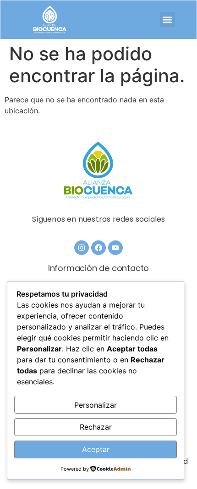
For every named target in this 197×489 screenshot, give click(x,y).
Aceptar (95, 449)
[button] (167, 19)
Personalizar (95, 404)
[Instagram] (81, 247)
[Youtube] (115, 247)
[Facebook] (98, 247)
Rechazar (96, 426)
